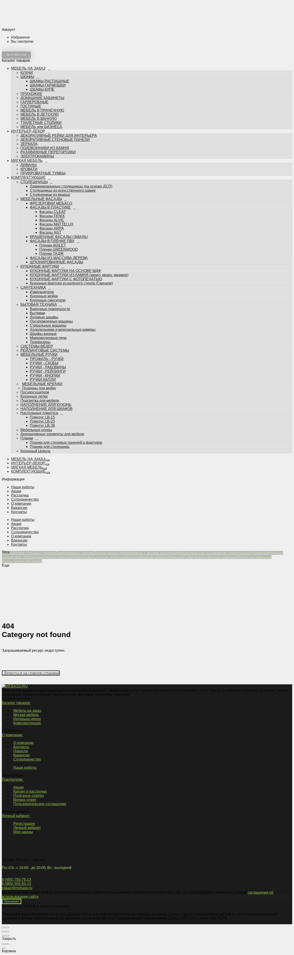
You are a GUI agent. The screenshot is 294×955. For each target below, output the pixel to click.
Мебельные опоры (36, 378)
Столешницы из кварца (50, 142)
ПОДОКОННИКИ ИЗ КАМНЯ (44, 96)
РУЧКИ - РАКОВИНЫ (48, 315)
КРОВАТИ (28, 117)
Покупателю (12, 779)
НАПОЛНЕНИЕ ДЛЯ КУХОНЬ (45, 352)
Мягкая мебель (26, 715)
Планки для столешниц (49, 394)
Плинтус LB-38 (42, 373)
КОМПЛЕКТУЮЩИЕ (29, 125)
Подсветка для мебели (39, 348)
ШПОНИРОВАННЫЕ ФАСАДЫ (56, 210)
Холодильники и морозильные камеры (63, 277)
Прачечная (258, 553)
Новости (20, 751)
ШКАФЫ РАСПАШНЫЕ (49, 29)
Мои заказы (23, 832)
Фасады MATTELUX (56, 172)
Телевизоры (40, 290)
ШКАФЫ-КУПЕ (42, 37)
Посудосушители (34, 340)
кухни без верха (28, 561)
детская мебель (109, 557)
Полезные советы (28, 796)
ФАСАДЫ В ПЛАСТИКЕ (50, 155)
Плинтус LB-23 (42, 369)
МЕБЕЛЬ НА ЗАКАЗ (29, 16)
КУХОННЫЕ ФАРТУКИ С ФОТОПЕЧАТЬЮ (66, 227)
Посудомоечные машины (51, 269)
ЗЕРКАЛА (28, 92)
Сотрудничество (25, 499)
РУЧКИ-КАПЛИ (43, 327)
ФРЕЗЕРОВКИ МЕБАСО (51, 151)
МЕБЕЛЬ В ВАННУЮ (38, 66)
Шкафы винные (43, 282)
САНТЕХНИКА (33, 235)
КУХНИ (26, 20)
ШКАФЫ (27, 25)
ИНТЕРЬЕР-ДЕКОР (28, 79)
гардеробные (41, 557)
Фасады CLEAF (52, 160)
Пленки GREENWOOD (58, 197)
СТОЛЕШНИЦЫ (34, 130)
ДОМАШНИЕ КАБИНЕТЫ (42, 46)
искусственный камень (214, 557)
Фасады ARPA (51, 176)
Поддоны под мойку (37, 336)
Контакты (19, 512)
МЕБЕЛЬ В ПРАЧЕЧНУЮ (42, 58)
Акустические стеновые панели (28, 553)
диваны (128, 557)
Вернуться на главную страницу (31, 673)
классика (254, 557)
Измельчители (42, 240)
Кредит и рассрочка (30, 791)
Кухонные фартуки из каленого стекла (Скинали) (71, 231)
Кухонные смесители (47, 248)
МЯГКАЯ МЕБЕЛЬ (27, 108)
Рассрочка (20, 495)
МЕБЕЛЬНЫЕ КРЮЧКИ (40, 332)
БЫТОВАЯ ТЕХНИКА (38, 252)
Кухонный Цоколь (35, 399)
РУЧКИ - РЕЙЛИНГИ (48, 319)
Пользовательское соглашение (39, 804)
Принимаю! (11, 901)
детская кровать (82, 557)
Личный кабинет (16, 816)
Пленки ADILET (52, 193)
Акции (16, 491)
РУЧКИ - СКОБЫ (44, 311)
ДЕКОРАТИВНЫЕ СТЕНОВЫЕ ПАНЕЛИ (55, 88)
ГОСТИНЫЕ (30, 54)
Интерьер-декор (27, 719)
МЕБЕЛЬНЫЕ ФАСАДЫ (41, 147)
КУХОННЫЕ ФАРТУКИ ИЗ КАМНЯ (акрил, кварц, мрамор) (79, 223)
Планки (26, 386)
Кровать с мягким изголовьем (154, 553)
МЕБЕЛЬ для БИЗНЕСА (41, 75)
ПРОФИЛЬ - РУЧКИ (47, 307)
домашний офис (181, 557)
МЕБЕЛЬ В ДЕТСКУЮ (39, 62)
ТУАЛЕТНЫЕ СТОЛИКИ (41, 71)
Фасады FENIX (52, 164)
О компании (21, 504)
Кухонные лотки (34, 344)
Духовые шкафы (44, 265)
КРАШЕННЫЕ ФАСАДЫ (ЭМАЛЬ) (59, 185)
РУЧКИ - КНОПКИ (45, 323)
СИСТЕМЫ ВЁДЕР (36, 294)
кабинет (240, 557)
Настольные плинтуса (39, 361)
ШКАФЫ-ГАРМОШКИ (48, 33)
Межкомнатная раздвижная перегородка (214, 553)
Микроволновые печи (48, 286)
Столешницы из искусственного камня (63, 138)
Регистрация (24, 824)
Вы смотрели (37, 440)
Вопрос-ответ (24, 800)
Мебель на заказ (27, 711)
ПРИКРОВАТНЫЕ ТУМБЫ (42, 121)
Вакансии (19, 508)
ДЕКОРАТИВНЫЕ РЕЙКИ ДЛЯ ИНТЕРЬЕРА (58, 83)
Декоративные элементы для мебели (52, 382)
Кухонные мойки (44, 244)
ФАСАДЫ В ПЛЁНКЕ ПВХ (52, 189)
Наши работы (22, 487)
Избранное (35, 429)
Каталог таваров (16, 703)
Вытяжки (37, 261)
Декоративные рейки (111, 553)
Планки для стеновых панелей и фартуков (66, 390)
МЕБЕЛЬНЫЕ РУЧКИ (39, 302)
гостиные (60, 557)
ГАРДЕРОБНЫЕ (34, 50)
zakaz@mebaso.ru (17, 888)
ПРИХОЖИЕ (31, 42)
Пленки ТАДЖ (51, 201)
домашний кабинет (151, 557)
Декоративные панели (74, 553)
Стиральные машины (48, 273)
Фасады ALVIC (51, 168)
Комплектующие (27, 723)
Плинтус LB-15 (42, 365)
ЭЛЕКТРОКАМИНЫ (37, 104)
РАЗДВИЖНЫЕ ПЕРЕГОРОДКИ (48, 100)
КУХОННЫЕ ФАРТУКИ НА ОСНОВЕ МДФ (65, 219)
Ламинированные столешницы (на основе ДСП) (71, 134)
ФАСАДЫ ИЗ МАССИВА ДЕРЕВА (59, 206)
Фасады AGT (50, 180)
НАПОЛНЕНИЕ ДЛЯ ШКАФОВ (46, 357)
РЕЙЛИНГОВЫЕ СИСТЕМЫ (44, 298)
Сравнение (35, 435)
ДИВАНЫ (28, 113)
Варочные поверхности (50, 257)
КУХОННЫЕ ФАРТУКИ (39, 214)
